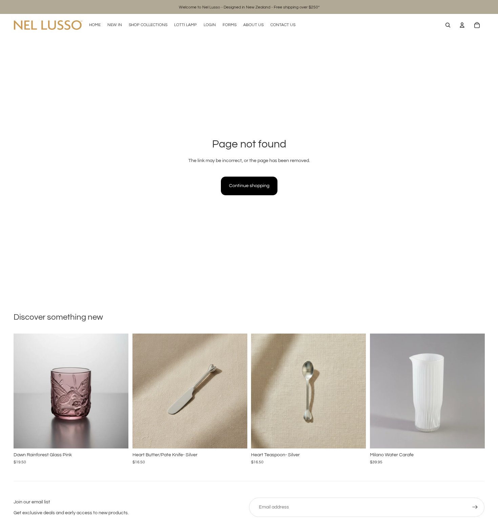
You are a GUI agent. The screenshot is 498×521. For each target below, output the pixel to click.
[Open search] (447, 25)
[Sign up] (475, 507)
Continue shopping (249, 185)
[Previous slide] (24, 390)
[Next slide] (118, 390)
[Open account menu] (462, 25)
